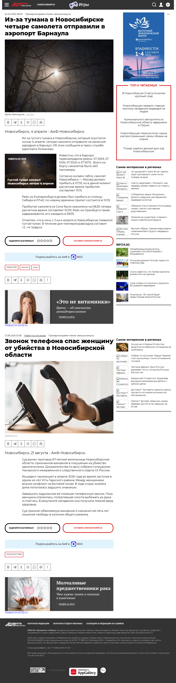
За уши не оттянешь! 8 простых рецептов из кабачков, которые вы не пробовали (151, 347)
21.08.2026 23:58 (13, 335)
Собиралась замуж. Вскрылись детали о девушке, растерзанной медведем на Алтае (148, 197)
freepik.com (11, 435)
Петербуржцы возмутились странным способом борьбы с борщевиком (146, 251)
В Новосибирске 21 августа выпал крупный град (143, 95)
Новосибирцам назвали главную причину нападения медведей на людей (144, 108)
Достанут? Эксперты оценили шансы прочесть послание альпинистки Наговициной (151, 392)
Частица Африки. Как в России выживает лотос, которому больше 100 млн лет (150, 370)
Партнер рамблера (57, 670)
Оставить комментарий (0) (88, 241)
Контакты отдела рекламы (67, 623)
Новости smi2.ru (16, 325)
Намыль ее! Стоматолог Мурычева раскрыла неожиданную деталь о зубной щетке (149, 381)
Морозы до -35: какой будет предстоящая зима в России (145, 295)
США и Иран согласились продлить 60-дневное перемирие (149, 284)
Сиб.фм (30, 114)
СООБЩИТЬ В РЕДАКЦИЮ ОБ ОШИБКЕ (105, 623)
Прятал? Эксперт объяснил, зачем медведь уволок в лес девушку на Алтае (149, 404)
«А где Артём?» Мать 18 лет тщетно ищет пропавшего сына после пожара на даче (149, 174)
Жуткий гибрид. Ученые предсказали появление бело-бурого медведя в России (151, 231)
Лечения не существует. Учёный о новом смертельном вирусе (149, 218)
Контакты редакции (38, 623)
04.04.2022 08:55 (14, 14)
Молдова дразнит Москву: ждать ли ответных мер (149, 261)
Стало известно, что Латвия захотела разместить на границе (149, 273)
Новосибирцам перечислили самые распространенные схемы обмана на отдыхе (143, 136)
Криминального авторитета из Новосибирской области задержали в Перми (143, 122)
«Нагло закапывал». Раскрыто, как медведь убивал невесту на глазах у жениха (150, 186)
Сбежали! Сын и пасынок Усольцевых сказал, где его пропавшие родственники (151, 208)
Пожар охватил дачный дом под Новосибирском (143, 150)
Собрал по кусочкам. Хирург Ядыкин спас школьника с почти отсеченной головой (151, 358)
